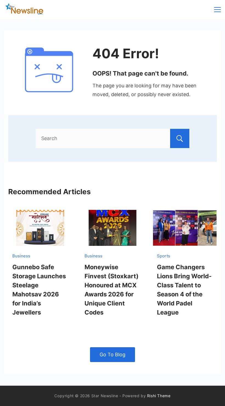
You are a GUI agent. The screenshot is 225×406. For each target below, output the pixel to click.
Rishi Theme (159, 395)
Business (21, 255)
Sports (163, 255)
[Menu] (217, 9)
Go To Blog (112, 354)
